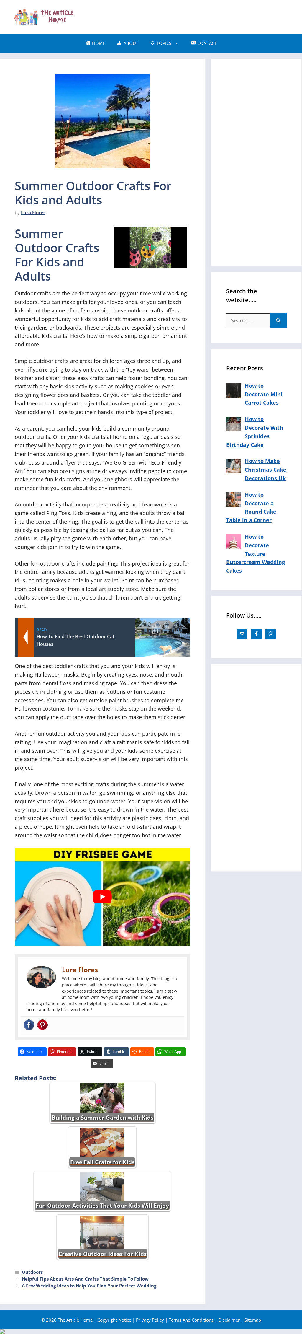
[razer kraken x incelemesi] (151, 1331)
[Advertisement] (183, 15)
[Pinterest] (42, 1025)
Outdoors (32, 1272)
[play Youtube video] (102, 897)
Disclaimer (229, 1320)
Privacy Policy (150, 1320)
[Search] (278, 320)
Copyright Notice (114, 1320)
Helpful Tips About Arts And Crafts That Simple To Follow (85, 1279)
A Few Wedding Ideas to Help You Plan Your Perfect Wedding (89, 1286)
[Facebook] (29, 1025)
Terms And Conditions (191, 1320)
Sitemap (252, 1320)
